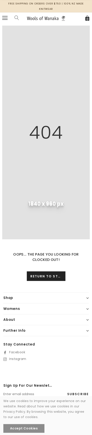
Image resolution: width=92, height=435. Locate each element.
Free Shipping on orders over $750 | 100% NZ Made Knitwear (46, 6)
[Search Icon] (17, 18)
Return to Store (47, 276)
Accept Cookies (24, 428)
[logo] (46, 18)
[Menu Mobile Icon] (5, 18)
